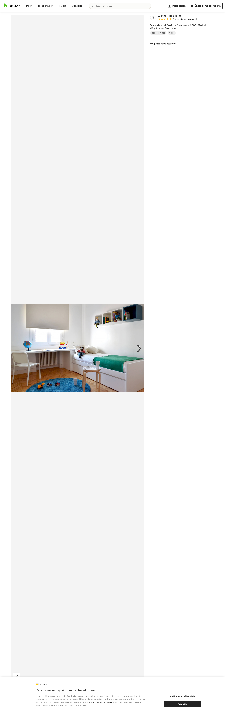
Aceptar (182, 703)
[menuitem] (29, 5)
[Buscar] (92, 6)
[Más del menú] (139, 676)
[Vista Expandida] (16, 676)
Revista (62, 5)
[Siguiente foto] (139, 348)
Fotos (27, 5)
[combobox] (120, 6)
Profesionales (44, 5)
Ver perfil (192, 19)
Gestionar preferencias (182, 695)
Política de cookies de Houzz (98, 702)
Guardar (90, 676)
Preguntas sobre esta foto (163, 43)
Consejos (77, 5)
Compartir (70, 676)
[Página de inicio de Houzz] (11, 5)
